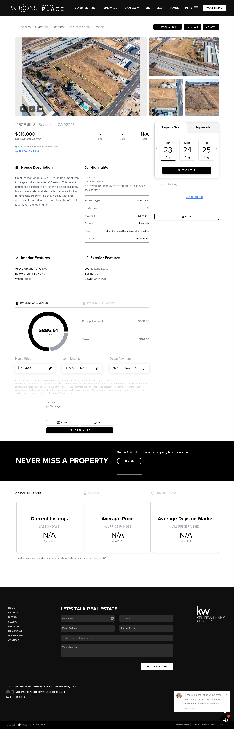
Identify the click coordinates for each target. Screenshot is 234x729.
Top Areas (129, 8)
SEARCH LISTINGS (85, 8)
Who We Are (15, 635)
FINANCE (174, 8)
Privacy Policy (182, 724)
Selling (12, 621)
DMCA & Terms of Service (204, 724)
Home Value (109, 8)
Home (11, 608)
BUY (147, 8)
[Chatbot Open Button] (225, 720)
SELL (159, 8)
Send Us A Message (157, 666)
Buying (12, 617)
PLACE (75, 686)
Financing (14, 626)
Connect (13, 640)
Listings (13, 612)
